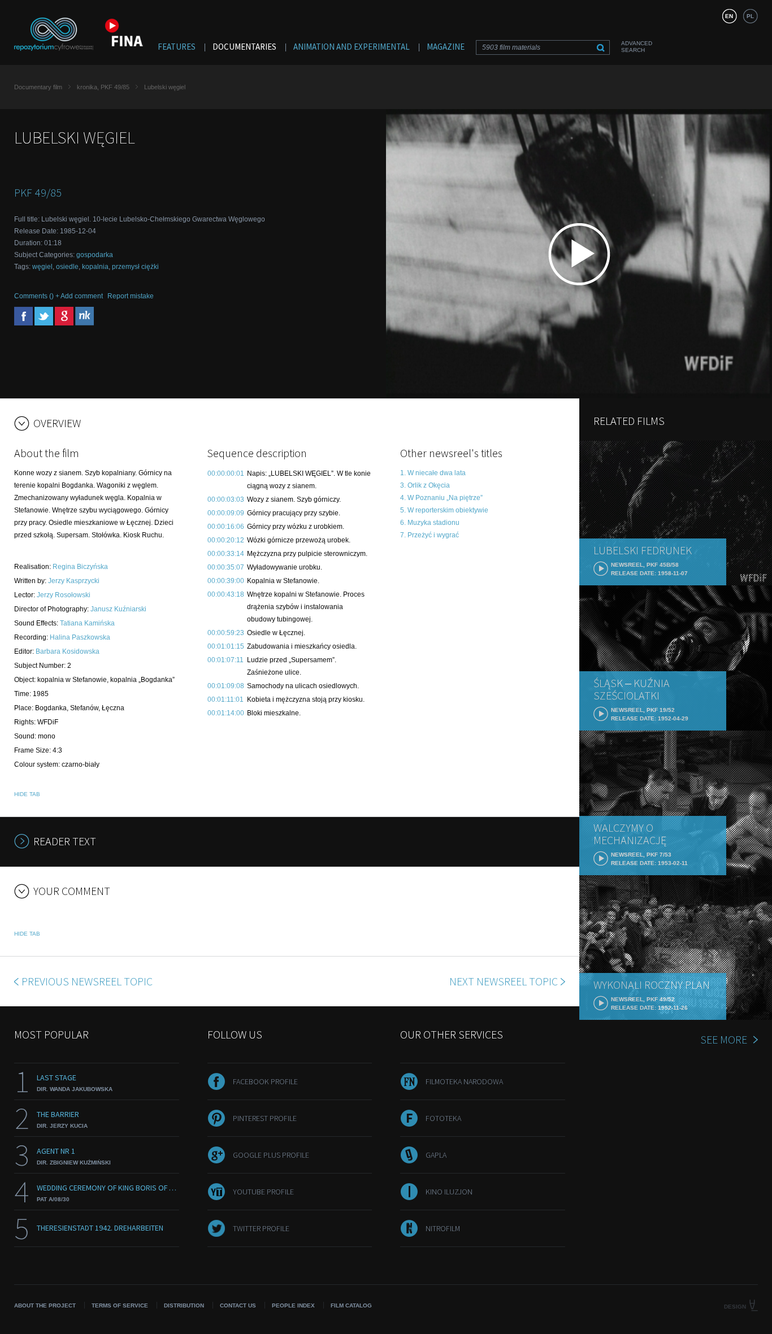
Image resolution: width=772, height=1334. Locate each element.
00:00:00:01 (225, 473)
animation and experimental (351, 46)
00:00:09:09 (225, 513)
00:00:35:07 (225, 567)
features (177, 46)
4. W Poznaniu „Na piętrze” (441, 498)
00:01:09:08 (225, 686)
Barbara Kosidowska (67, 651)
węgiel (42, 267)
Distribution (184, 1305)
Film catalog (351, 1305)
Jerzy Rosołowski (63, 595)
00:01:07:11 (225, 660)
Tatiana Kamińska (87, 623)
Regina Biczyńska (80, 567)
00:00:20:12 (225, 540)
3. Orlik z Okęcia (425, 485)
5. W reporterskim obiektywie (444, 510)
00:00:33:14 (225, 554)
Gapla (436, 1155)
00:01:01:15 (225, 646)
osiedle (67, 267)
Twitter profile (261, 1228)
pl (750, 16)
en (729, 16)
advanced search (636, 46)
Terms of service (120, 1305)
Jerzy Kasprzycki (73, 581)
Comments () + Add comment (58, 296)
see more (723, 1039)
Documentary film (38, 87)
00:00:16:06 (225, 527)
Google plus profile (271, 1155)
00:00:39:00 (225, 581)
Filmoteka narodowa (464, 1081)
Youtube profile (263, 1192)
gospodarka (94, 255)
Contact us (238, 1305)
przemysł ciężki (135, 267)
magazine (446, 46)
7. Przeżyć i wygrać (429, 535)
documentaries (244, 46)
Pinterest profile (265, 1118)
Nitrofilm (443, 1228)
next (503, 981)
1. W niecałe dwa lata (433, 473)
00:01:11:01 (225, 699)
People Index (293, 1305)
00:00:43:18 (225, 594)
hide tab (27, 794)
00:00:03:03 (225, 499)
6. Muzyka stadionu (429, 523)
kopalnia (95, 267)
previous (87, 981)
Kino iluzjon (449, 1192)
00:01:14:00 (225, 713)
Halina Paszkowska (80, 637)
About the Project (45, 1305)
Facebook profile (265, 1081)
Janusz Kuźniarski (118, 609)
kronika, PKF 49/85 (103, 87)
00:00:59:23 (225, 633)
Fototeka (443, 1118)
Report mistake (130, 296)
